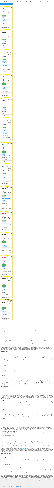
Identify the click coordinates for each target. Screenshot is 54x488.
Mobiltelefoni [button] (40, 1)
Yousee (4, 33)
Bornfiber (4, 167)
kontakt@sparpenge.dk (18, 486)
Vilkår (45, 482)
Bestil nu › (3, 15)
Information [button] (48, 1)
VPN (28, 1)
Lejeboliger (29, 484)
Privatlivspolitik (46, 481)
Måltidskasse (31, 1)
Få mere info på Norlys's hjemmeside (4, 222)
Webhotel (25, 1)
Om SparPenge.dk (46, 479)
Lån (28, 480)
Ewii (3, 303)
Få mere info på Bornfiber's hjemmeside (3, 153)
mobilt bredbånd (36, 472)
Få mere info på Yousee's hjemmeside (4, 41)
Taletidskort (37, 482)
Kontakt (45, 480)
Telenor (4, 53)
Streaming (21, 1)
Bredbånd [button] (36, 1)
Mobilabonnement (38, 481)
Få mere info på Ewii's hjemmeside (4, 197)
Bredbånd (37, 479)
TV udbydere (17, 1)
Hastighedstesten (24, 448)
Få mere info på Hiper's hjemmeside (4, 17)
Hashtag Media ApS (7, 486)
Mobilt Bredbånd (38, 480)
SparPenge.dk (6, 1)
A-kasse (14, 1)
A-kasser (29, 479)
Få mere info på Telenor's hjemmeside (4, 61)
